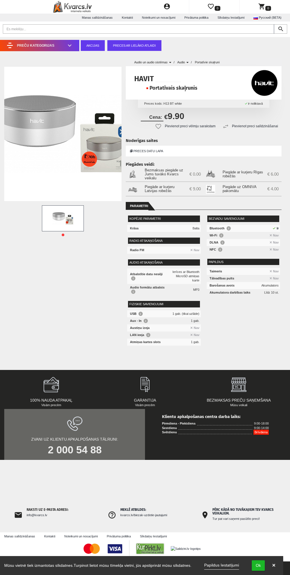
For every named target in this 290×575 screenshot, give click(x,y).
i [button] (133, 278)
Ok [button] (258, 565)
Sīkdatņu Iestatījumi (231, 17)
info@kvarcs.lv (37, 515)
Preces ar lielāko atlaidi (134, 45)
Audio (181, 62)
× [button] (274, 565)
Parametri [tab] (139, 206)
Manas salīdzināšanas (97, 17)
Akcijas (92, 45)
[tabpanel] (63, 218)
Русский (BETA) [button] (270, 17)
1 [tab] (63, 235)
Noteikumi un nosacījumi (158, 17)
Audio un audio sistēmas (151, 62)
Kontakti (127, 17)
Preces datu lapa (148, 151)
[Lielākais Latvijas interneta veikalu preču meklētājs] (153, 548)
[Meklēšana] (280, 29)
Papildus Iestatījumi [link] (221, 565)
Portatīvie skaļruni (207, 62)
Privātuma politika (196, 17)
